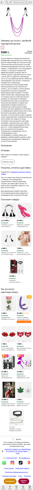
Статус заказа (9, 468)
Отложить (10, 481)
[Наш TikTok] (20, 463)
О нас (20, 476)
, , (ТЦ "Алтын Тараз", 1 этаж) (18, 451)
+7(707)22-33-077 (11, 458)
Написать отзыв (7, 162)
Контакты (27, 476)
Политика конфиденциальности (16, 472)
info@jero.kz (25, 458)
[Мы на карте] (29, 463)
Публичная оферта (22, 468)
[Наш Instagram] (12, 463)
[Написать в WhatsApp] (4, 463)
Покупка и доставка (9, 476)
